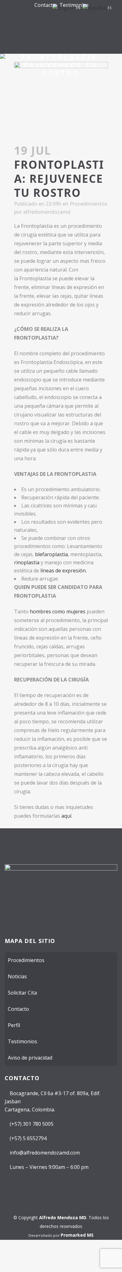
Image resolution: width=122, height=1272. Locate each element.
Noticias (17, 976)
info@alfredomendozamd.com (44, 1152)
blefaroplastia (51, 554)
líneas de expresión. (63, 570)
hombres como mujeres (57, 611)
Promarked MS (77, 1235)
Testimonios (22, 1041)
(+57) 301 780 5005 (30, 1123)
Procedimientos (88, 203)
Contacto (45, 5)
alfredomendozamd (46, 211)
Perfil (14, 1025)
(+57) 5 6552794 (27, 1138)
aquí (66, 815)
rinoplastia (26, 562)
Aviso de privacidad (30, 1057)
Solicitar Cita (22, 992)
